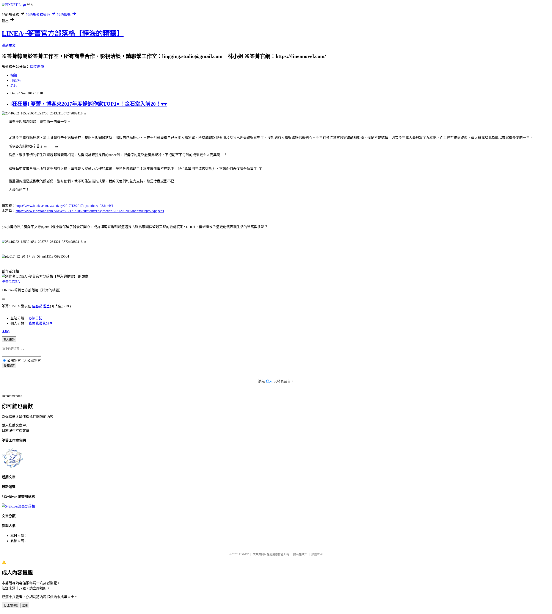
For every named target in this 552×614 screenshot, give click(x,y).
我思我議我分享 (40, 323)
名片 (13, 85)
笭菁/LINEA (11, 281)
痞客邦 (37, 306)
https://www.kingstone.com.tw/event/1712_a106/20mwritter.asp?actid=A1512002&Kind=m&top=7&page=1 (90, 211)
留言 (46, 306)
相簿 (13, 75)
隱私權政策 (300, 554)
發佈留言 (9, 365)
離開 (25, 605)
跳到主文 (9, 45)
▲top (5, 331)
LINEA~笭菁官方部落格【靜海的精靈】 (63, 33)
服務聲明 (317, 554)
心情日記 (35, 318)
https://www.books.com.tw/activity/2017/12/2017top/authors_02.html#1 (64, 206)
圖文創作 (37, 67)
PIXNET (244, 554)
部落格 (15, 80)
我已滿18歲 (10, 605)
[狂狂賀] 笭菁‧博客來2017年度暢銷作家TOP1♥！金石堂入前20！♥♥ (88, 104)
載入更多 (9, 339)
